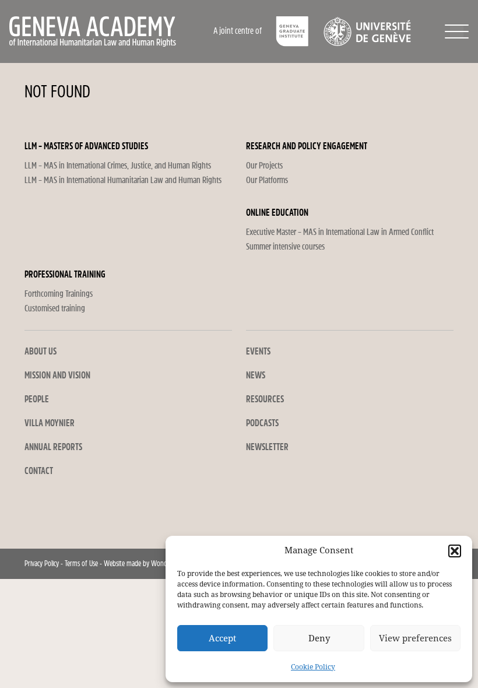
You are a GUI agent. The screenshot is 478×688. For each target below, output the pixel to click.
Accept (222, 638)
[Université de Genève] (367, 31)
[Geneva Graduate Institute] (292, 31)
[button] (455, 551)
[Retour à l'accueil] (107, 31)
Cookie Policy (313, 667)
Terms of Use (81, 563)
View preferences (415, 638)
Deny (319, 638)
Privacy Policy (41, 563)
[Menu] (457, 31)
